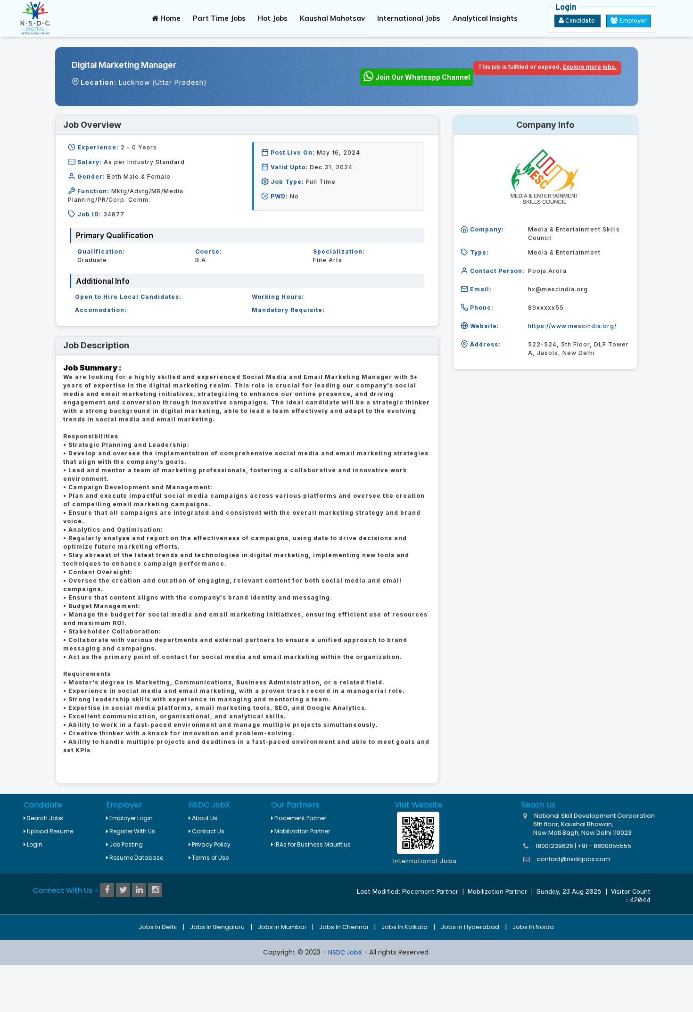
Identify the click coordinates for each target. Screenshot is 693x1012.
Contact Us (207, 831)
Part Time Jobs (219, 18)
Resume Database (135, 858)
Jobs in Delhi (158, 926)
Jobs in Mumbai (282, 926)
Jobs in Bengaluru (217, 926)
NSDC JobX (345, 952)
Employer (632, 21)
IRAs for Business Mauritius (312, 844)
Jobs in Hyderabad (470, 926)
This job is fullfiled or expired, (547, 66)
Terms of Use (209, 858)
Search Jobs (44, 818)
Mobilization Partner (301, 831)
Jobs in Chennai (343, 926)
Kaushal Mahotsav (332, 18)
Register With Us (131, 831)
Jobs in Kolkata (404, 926)
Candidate (580, 21)
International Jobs (408, 18)
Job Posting (125, 844)
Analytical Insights (485, 18)
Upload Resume (49, 831)
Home (169, 18)
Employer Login (130, 818)
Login (33, 844)
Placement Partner (299, 818)
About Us (203, 818)
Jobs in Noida (533, 926)
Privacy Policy (210, 844)
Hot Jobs (273, 18)
